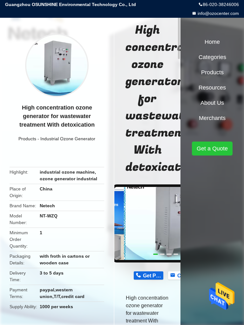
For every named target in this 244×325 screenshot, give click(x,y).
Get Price (153, 275)
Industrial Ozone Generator (67, 138)
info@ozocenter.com (217, 13)
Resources (212, 87)
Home (212, 42)
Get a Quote (212, 148)
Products (27, 138)
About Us (212, 103)
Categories (212, 57)
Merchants (212, 118)
